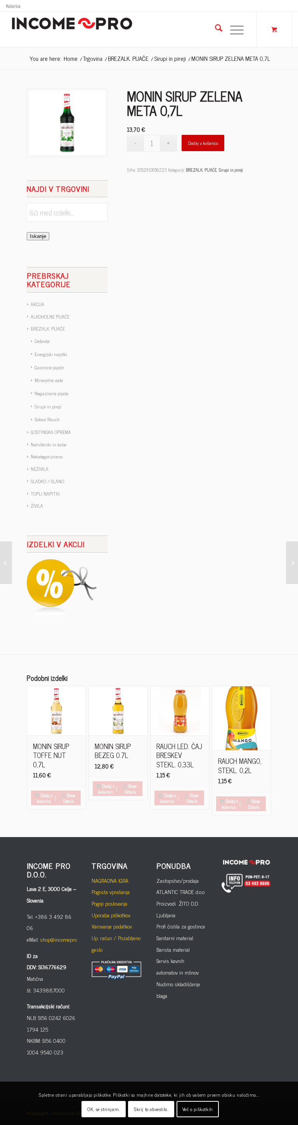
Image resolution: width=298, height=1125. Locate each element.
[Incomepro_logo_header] (72, 29)
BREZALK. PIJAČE (48, 329)
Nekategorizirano (46, 456)
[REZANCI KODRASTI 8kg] (6, 562)
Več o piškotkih (197, 1109)
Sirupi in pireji (48, 406)
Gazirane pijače (49, 367)
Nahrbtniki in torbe (48, 444)
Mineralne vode (49, 380)
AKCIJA (37, 304)
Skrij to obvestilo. (151, 1109)
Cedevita (42, 341)
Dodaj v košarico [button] (44, 798)
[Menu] (233, 29)
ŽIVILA (37, 506)
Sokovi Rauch (47, 419)
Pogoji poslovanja (109, 903)
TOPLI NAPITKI (45, 494)
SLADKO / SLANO (47, 481)
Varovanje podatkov (112, 926)
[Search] (214, 29)
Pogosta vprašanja (111, 891)
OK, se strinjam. (103, 1109)
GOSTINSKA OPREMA (51, 432)
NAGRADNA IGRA (110, 880)
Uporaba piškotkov (111, 914)
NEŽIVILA (40, 469)
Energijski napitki (51, 354)
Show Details (69, 798)
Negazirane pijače (51, 393)
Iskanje (38, 236)
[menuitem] (13, 6)
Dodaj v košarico (203, 143)
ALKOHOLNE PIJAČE (50, 316)
